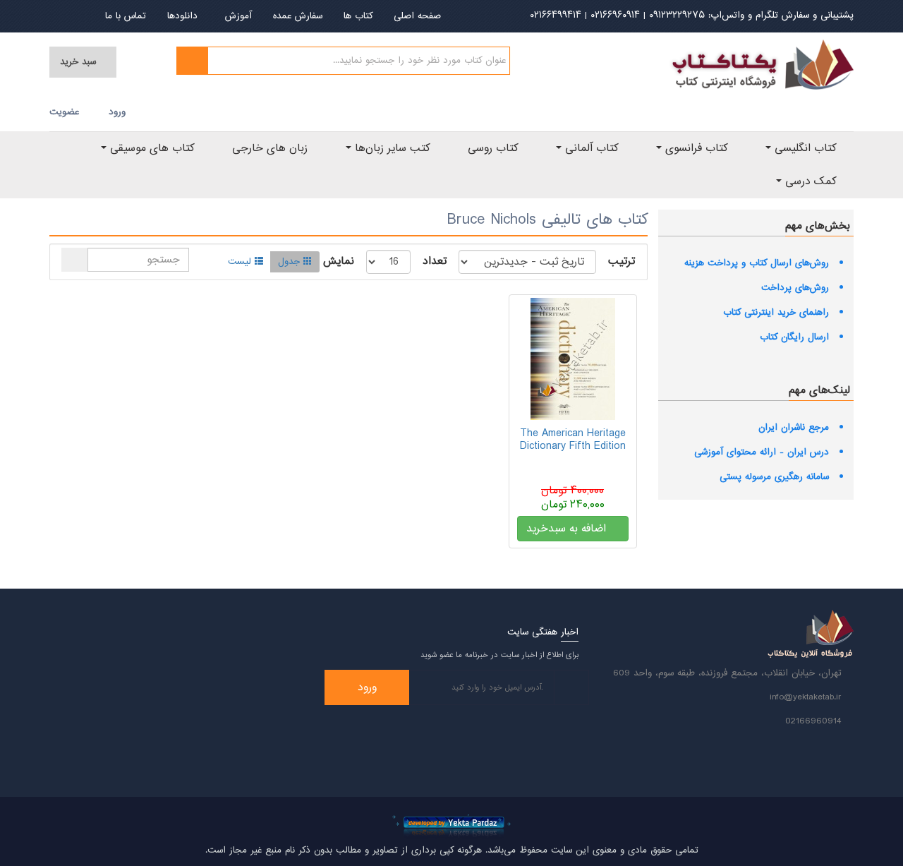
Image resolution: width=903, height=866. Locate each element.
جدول (289, 261)
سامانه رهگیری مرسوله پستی (774, 477)
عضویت (64, 112)
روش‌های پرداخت (795, 287)
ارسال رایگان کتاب (794, 337)
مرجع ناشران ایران (793, 427)
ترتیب (621, 262)
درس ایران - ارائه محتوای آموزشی (761, 452)
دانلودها (182, 16)
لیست (239, 261)
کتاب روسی (493, 148)
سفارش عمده (297, 16)
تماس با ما (125, 16)
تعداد (435, 262)
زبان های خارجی (270, 148)
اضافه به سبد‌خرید (568, 529)
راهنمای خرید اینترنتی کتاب (776, 312)
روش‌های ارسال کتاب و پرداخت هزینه (756, 263)
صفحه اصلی (417, 16)
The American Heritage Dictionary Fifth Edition (573, 440)
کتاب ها (358, 16)
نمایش (338, 262)
